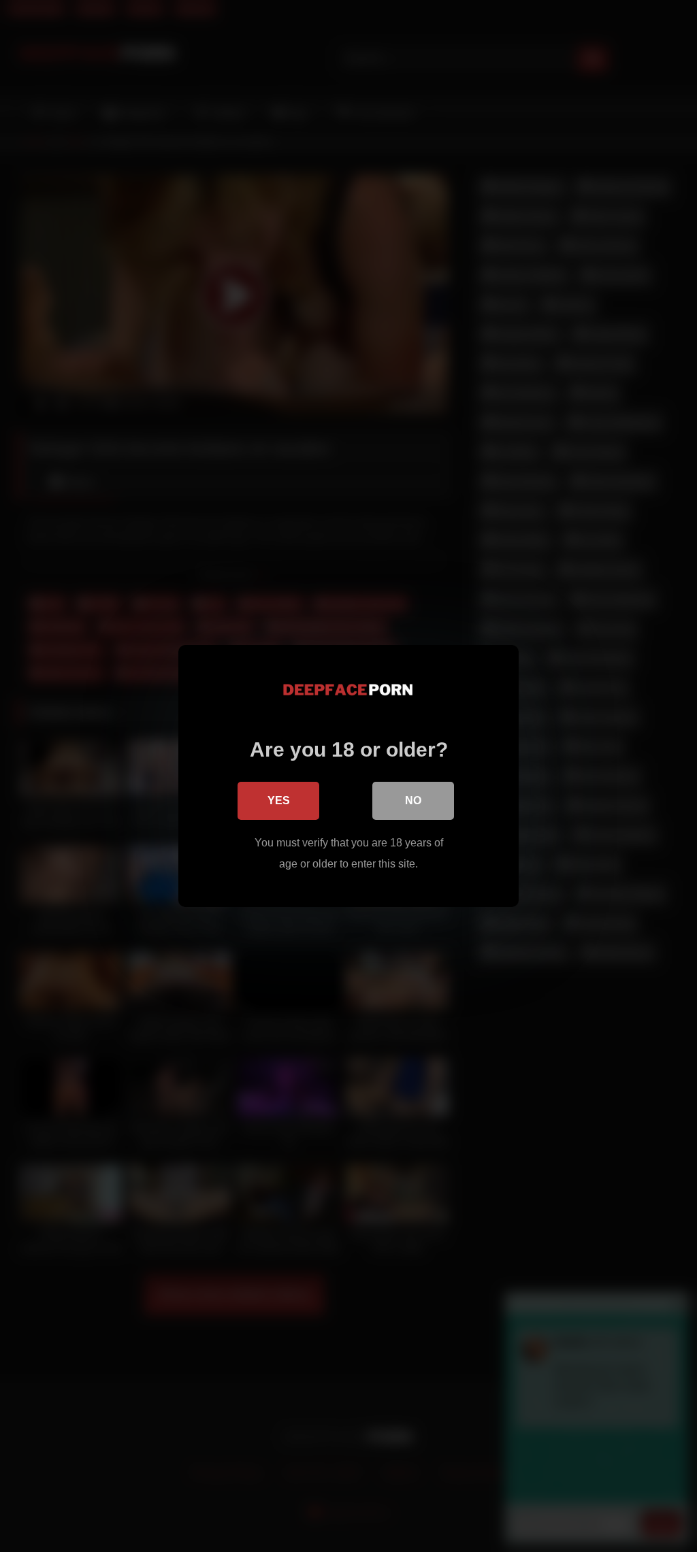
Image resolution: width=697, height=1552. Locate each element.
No (413, 800)
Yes (279, 800)
